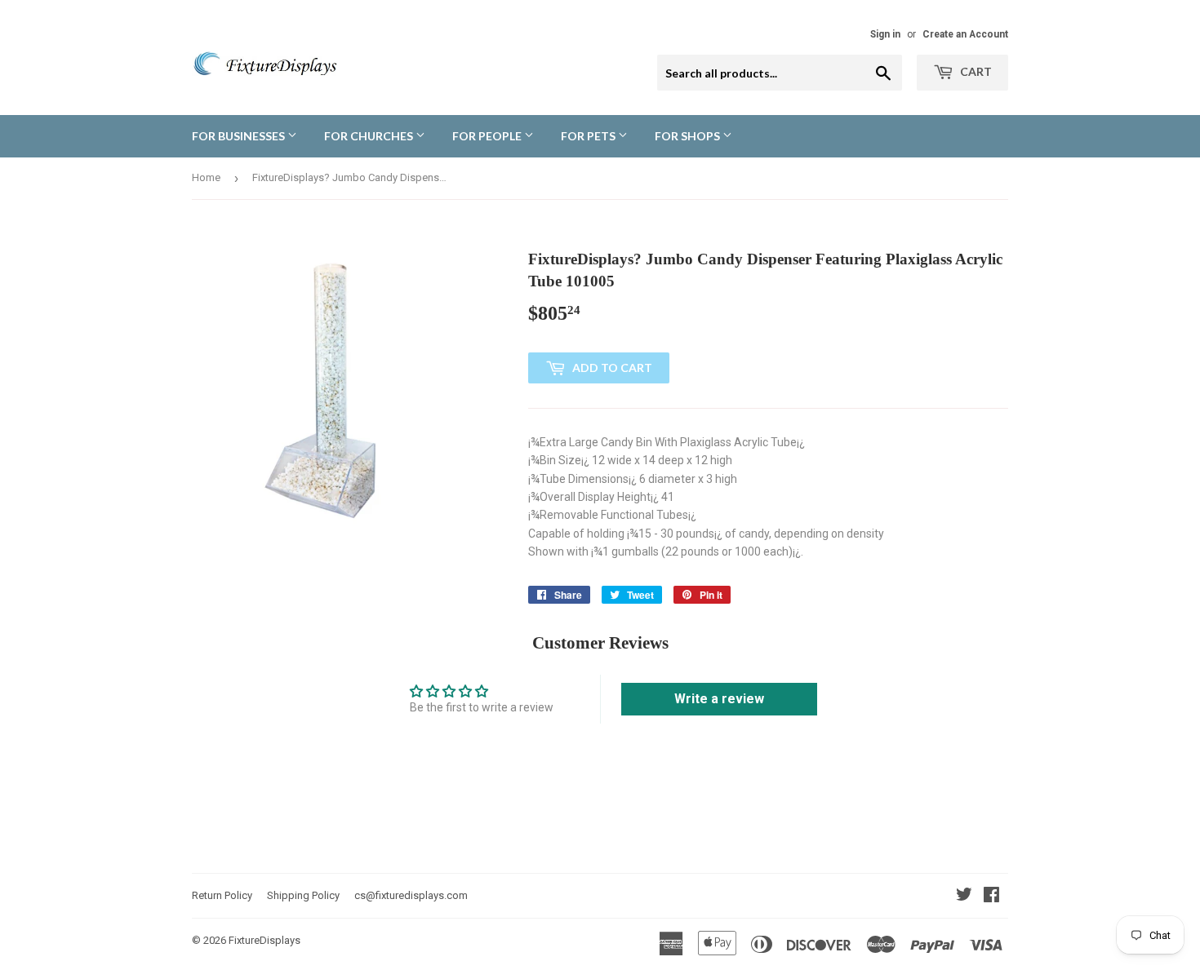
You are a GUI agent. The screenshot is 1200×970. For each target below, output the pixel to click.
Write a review (719, 698)
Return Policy (222, 895)
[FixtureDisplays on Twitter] (964, 896)
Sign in (885, 34)
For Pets (589, 136)
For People (488, 136)
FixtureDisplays (264, 940)
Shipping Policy (303, 895)
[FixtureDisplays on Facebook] (991, 896)
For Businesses (239, 136)
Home (206, 177)
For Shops (688, 136)
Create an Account (965, 34)
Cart (975, 71)
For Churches (370, 136)
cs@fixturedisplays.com (411, 895)
